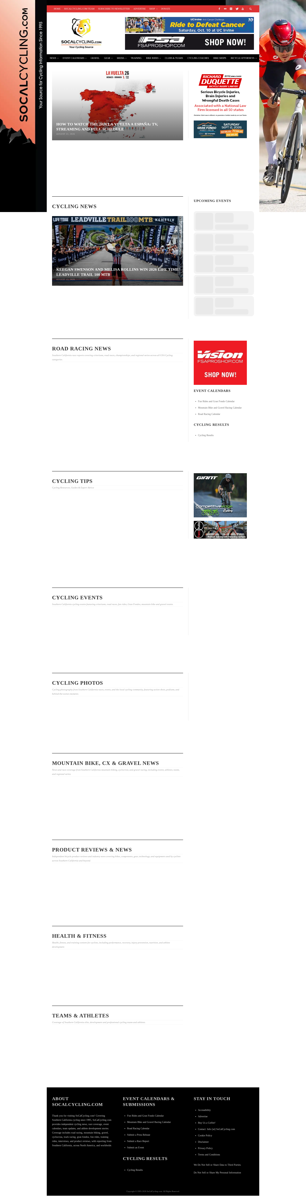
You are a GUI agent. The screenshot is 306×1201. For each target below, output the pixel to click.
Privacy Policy (205, 1148)
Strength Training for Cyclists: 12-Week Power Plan (69, 580)
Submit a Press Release (138, 1135)
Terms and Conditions (209, 1154)
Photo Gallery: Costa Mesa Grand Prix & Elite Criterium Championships (71, 411)
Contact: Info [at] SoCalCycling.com (216, 1129)
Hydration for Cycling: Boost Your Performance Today (115, 832)
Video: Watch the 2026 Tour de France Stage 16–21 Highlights (116, 1075)
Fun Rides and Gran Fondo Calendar (216, 401)
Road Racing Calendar (209, 414)
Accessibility (204, 1110)
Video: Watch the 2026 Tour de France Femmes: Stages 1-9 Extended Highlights (162, 331)
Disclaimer (203, 1142)
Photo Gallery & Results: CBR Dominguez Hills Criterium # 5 (115, 746)
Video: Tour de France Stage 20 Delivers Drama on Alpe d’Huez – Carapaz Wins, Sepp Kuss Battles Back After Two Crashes (162, 1077)
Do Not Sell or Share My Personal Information (217, 1172)
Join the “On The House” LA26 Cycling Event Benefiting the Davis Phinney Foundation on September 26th (72, 651)
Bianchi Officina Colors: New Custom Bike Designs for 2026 (70, 908)
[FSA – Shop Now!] (189, 41)
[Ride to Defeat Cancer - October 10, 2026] (189, 24)
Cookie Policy (205, 1135)
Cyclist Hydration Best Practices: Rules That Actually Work (113, 182)
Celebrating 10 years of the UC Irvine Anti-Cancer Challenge (72, 984)
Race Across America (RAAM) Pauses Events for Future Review (162, 186)
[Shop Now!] (220, 362)
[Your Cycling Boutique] (220, 529)
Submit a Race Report (138, 1141)
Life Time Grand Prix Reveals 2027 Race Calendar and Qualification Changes (116, 331)
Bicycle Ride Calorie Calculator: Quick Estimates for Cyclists (113, 539)
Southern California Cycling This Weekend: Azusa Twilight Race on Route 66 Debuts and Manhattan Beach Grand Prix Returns (117, 663)
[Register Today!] (220, 129)
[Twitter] (236, 8)
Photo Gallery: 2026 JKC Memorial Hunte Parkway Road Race (160, 746)
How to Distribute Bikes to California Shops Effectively (161, 535)
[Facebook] (219, 8)
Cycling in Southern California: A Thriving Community (113, 998)
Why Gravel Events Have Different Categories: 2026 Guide (71, 821)
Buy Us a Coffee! (207, 1122)
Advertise (203, 1116)
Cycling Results (206, 435)
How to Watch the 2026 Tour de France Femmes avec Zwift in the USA (72, 1074)
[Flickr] (225, 8)
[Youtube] (242, 8)
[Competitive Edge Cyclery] (220, 495)
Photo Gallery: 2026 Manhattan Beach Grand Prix (69, 460)
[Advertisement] (220, 612)
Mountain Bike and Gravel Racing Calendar (220, 407)
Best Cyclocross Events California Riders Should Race (160, 580)
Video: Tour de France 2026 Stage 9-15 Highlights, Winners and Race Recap (160, 411)
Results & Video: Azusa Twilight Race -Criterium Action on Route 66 (160, 460)
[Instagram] (231, 8)
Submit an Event (135, 1147)
